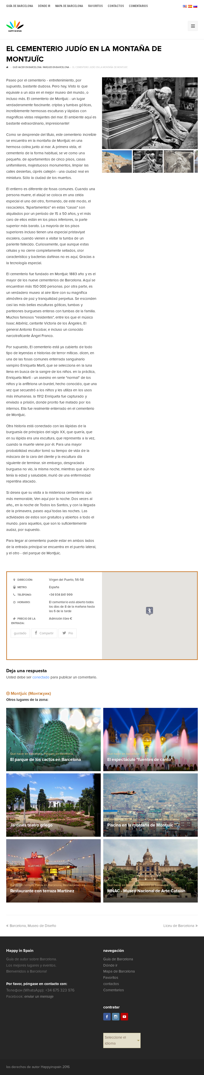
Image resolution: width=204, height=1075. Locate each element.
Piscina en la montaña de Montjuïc (140, 825)
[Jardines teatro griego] (53, 805)
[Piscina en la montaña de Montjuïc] (150, 805)
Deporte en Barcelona (162, 819)
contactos (111, 984)
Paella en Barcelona (48, 885)
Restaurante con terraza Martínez (42, 891)
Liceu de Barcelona (178, 925)
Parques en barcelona (58, 754)
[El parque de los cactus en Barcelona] (53, 739)
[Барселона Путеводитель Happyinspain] (15, 26)
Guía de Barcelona (118, 959)
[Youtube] (124, 1016)
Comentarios (113, 990)
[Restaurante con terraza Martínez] (53, 871)
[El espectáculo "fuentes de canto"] (150, 739)
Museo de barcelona (154, 885)
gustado (20, 633)
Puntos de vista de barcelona (60, 819)
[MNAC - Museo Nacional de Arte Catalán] (150, 871)
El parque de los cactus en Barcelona (45, 759)
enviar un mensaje (38, 996)
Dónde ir (110, 965)
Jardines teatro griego (31, 825)
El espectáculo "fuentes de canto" (140, 759)
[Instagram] (115, 1016)
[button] (149, 611)
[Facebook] (107, 1016)
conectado (41, 677)
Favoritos (110, 977)
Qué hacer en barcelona (26, 754)
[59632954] (150, 113)
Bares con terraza (22, 885)
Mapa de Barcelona (119, 971)
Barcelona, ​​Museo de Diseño (33, 925)
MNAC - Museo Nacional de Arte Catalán (146, 891)
